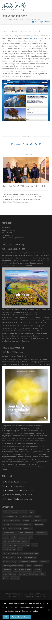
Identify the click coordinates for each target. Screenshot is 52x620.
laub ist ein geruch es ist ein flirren (16, 545)
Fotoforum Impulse (10, 533)
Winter (5, 578)
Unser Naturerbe (9, 574)
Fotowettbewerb (26, 533)
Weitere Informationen (20, 617)
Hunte (13, 537)
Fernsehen (39, 524)
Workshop (15, 578)
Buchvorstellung (26, 516)
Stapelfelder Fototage (22, 570)
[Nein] (49, 610)
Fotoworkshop (41, 533)
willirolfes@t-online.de (42, 22)
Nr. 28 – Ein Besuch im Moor (15, 482)
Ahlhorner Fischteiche (11, 512)
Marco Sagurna (9, 549)
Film (4, 528)
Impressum (29, 596)
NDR (19, 557)
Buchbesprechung (10, 516)
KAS (30, 537)
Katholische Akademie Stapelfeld (15, 541)
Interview (22, 537)
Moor (20, 549)
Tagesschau (33, 31)
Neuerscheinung (9, 561)
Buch (32, 512)
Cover (37, 516)
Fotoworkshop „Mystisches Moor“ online (20, 490)
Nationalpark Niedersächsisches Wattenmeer (20, 553)
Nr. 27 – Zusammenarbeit (14, 486)
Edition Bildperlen (39, 520)
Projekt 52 (38, 566)
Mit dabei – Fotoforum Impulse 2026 (18, 499)
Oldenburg (44, 561)
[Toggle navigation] (47, 6)
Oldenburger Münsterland (13, 566)
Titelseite (37, 570)
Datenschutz (40, 596)
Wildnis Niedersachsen (36, 574)
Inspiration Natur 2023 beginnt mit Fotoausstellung (25, 186)
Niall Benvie (23, 561)
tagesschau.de (35, 38)
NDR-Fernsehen (30, 557)
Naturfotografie (9, 557)
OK (5, 617)
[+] (26, 170)
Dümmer (26, 520)
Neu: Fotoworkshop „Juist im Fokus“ (18, 495)
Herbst (5, 537)
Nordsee (34, 561)
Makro (34, 545)
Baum (26, 31)
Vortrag (22, 574)
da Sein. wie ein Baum (11, 520)
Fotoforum (28, 528)
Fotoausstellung (15, 528)
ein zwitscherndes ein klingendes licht (17, 524)
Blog (22, 31)
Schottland (7, 570)
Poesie (28, 566)
